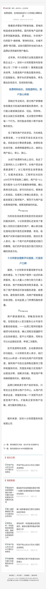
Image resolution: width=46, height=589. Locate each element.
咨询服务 (26, 575)
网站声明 (34, 575)
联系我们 (12, 575)
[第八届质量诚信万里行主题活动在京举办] (10, 516)
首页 (13, 8)
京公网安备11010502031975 (30, 580)
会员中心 (18, 8)
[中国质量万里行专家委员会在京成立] (10, 565)
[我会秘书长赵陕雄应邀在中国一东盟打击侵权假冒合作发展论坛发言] (10, 502)
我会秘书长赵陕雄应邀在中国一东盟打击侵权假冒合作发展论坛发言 (28, 491)
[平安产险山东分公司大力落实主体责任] (10, 472)
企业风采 (25, 8)
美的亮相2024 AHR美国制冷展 (21, 448)
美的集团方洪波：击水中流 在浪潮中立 (24, 444)
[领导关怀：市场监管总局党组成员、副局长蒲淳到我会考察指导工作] (10, 537)
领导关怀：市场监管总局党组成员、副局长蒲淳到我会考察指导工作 (28, 526)
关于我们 (19, 575)
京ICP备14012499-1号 (14, 580)
